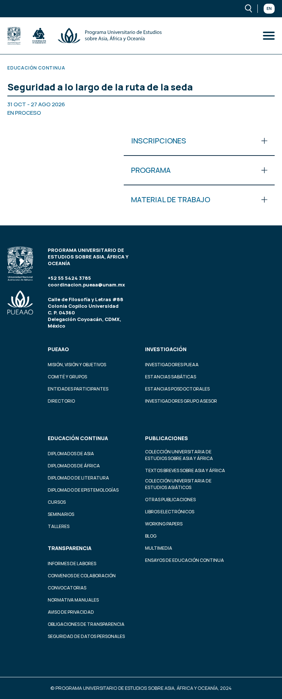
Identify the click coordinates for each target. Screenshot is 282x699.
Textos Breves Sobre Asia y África (185, 470)
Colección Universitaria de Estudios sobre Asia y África (179, 455)
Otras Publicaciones (170, 499)
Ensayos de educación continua (184, 560)
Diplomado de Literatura (78, 478)
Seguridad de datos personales (86, 636)
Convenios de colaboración (82, 576)
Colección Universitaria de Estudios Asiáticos (178, 484)
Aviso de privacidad (71, 612)
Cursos (57, 502)
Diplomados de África (74, 466)
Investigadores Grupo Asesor (181, 401)
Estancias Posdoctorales (177, 389)
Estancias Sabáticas (170, 377)
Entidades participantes (78, 389)
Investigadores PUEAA (172, 364)
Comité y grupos (67, 377)
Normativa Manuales (73, 600)
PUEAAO (58, 349)
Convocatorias (67, 588)
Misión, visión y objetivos (77, 364)
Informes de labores (72, 563)
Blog (150, 536)
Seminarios (61, 514)
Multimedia (158, 548)
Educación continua (78, 438)
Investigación (166, 349)
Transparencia (69, 548)
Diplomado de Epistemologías (83, 490)
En (269, 8)
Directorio (61, 401)
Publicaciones (166, 438)
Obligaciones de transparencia (86, 624)
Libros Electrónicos (169, 512)
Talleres (58, 526)
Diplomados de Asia (71, 453)
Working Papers (163, 524)
